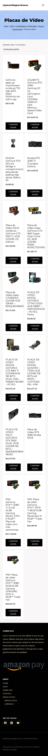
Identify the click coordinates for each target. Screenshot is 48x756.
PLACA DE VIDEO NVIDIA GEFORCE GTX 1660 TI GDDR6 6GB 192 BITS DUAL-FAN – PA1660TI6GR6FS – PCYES (15, 372)
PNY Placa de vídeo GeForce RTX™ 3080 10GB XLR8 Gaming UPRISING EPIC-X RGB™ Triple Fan (13, 587)
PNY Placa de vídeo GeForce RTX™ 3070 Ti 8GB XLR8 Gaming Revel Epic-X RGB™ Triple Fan (34, 510)
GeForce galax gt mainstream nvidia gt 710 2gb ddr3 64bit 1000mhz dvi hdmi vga (13, 90)
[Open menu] (43, 5)
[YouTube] (18, 723)
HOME (5, 683)
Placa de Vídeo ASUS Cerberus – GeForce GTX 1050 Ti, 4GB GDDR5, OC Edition (13, 233)
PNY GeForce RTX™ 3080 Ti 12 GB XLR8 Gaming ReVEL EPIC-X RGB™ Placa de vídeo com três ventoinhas (13, 514)
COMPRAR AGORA (13, 126)
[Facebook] (5, 723)
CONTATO (7, 693)
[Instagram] (11, 723)
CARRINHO (9, 704)
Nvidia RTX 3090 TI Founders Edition (33, 162)
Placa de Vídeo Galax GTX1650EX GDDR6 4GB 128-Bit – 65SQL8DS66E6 (15, 299)
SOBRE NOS (8, 690)
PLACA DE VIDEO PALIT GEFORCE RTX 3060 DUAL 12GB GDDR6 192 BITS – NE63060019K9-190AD (15, 442)
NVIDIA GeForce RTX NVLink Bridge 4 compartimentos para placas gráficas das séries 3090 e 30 (15, 169)
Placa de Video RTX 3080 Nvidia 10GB (34, 433)
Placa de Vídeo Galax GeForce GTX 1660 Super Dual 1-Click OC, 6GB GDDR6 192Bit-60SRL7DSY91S (36, 236)
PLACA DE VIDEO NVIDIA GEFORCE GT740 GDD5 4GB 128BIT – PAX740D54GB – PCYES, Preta (36, 303)
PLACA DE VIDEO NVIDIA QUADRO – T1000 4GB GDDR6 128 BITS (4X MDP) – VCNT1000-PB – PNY (33, 372)
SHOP (5, 686)
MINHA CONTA (9, 697)
